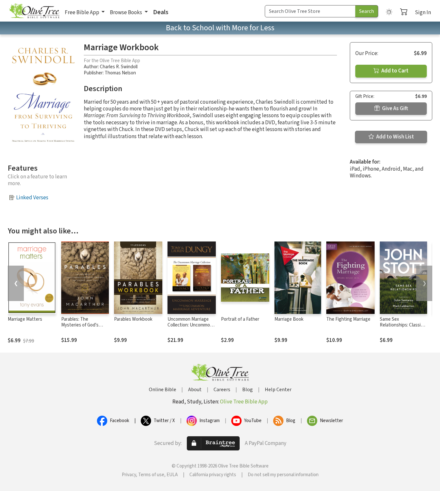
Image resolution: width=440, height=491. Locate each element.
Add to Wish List (394, 137)
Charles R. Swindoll (119, 66)
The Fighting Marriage (348, 319)
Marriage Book (288, 319)
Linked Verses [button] (32, 198)
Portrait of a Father (240, 319)
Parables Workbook (133, 319)
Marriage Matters (25, 319)
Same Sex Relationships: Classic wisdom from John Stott (401, 328)
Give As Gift (394, 108)
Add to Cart (394, 71)
